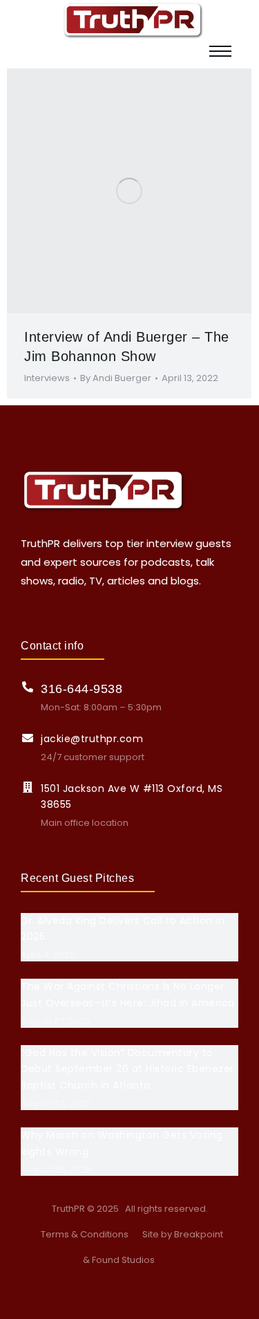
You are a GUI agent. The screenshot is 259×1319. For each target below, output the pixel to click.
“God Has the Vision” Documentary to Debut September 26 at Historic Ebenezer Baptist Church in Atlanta (127, 1069)
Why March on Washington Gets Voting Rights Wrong (122, 1143)
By (115, 379)
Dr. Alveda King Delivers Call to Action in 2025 (122, 929)
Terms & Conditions (84, 1235)
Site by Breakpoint (182, 1235)
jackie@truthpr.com (92, 739)
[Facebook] (92, 1285)
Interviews (47, 378)
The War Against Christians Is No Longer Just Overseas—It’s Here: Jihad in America (128, 994)
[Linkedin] (117, 1285)
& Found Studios (119, 1260)
